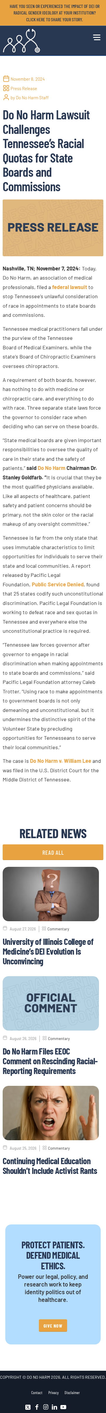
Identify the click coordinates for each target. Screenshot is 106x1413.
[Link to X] (28, 1407)
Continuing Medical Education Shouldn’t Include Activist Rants (50, 1165)
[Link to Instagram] (45, 1407)
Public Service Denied (58, 584)
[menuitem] (54, 13)
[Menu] (95, 36)
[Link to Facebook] (36, 1407)
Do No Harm (51, 468)
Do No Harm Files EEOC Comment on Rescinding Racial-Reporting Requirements (50, 1061)
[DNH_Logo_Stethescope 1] (43, 41)
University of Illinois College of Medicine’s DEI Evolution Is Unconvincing (48, 951)
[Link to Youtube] (63, 1407)
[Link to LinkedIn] (54, 1407)
